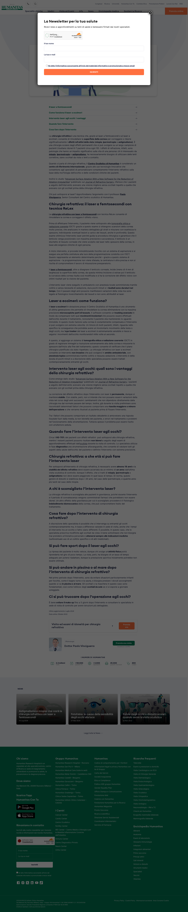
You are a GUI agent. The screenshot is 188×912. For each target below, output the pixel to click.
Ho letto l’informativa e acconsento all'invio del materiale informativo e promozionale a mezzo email (91, 66)
